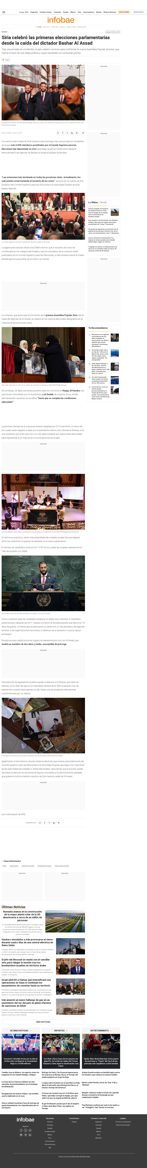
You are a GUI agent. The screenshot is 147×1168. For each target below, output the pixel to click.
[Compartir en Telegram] (77, 133)
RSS (50, 1147)
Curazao (62, 27)
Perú (79, 12)
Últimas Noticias (109, 12)
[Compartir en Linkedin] (72, 133)
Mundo (98, 12)
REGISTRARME (124, 12)
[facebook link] (21, 1130)
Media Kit (99, 1138)
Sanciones (46, 27)
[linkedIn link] (30, 1134)
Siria (4, 866)
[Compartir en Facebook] (63, 133)
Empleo (74, 1122)
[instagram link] (30, 1130)
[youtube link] (21, 1134)
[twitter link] (25, 1130)
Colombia (57, 12)
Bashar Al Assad (28, 866)
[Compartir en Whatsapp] (58, 133)
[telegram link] (25, 1134)
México (73, 12)
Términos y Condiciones (123, 1122)
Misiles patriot (81, 27)
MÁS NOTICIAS (43, 1022)
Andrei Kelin (54, 27)
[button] (4, 12)
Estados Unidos (46, 12)
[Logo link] (61, 20)
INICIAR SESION (138, 12)
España (65, 12)
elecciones (14, 866)
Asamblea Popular (44, 866)
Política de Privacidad (123, 1125)
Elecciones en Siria (61, 866)
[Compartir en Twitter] (67, 133)
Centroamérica (88, 12)
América (50, 1122)
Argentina (34, 12)
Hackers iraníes (71, 27)
